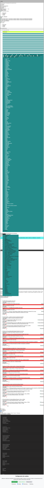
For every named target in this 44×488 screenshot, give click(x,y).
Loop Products (7, 126)
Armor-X (6, 67)
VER (4, 414)
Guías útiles (5, 418)
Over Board (7, 153)
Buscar (7, 20)
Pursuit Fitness (7, 160)
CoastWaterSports (8, 81)
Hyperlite (6, 117)
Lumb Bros (7, 128)
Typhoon (6, 210)
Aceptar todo (14, 481)
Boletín (4, 457)
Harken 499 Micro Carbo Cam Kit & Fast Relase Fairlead (12, 386)
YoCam (6, 226)
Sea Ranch (7, 179)
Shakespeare (7, 186)
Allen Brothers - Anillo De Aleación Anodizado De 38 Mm (13, 317)
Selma (6, 185)
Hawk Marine (7, 112)
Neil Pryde (7, 142)
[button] (4, 234)
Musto (6, 139)
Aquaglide (7, 64)
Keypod (6, 122)
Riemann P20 (7, 165)
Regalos (6, 236)
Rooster (6, 289)
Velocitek (6, 214)
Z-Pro (6, 227)
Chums (6, 79)
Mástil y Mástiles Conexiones (10, 252)
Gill (6, 104)
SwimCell (7, 200)
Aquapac (6, 66)
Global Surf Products (8, 105)
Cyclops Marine (8, 85)
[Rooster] (8, 56)
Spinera (6, 193)
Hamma (6, 110)
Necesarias (14, 484)
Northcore (7, 145)
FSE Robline (7, 102)
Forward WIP (7, 277)
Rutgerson (7, 172)
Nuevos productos (6, 437)
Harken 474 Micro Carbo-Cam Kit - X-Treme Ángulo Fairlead (13, 368)
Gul (6, 108)
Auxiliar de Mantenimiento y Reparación (12, 256)
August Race (7, 68)
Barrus (6, 71)
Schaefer (6, 178)
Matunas (6, 136)
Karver (6, 121)
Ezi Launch (7, 95)
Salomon (6, 175)
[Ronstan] (5, 56)
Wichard (6, 218)
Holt (6, 116)
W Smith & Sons (8, 216)
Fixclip (6, 98)
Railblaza (6, 163)
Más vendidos (5, 438)
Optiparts (6, 152)
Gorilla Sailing (7, 107)
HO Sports (7, 115)
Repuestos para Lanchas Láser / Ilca (11, 259)
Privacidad (4, 422)
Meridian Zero (7, 137)
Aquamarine (7, 65)
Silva (6, 188)
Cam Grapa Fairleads (8, 244)
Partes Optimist (7, 255)
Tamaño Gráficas (5, 420)
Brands (4, 53)
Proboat (6, 157)
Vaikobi (6, 212)
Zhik (6, 228)
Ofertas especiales (6, 436)
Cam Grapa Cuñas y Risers (9, 243)
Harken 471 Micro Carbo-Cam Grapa (9, 357)
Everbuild (7, 93)
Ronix (6, 169)
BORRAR (8, 414)
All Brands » (5, 230)
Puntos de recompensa (13, 233)
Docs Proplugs (7, 91)
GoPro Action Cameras (9, 106)
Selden (6, 184)
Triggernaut (7, 207)
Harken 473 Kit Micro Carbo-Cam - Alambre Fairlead (12, 361)
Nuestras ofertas (3, 442)
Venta (6, 237)
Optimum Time (7, 151)
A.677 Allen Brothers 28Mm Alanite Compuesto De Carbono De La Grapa (15, 312)
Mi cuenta (2, 458)
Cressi (6, 83)
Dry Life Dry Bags (8, 92)
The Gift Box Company (9, 203)
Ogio (6, 150)
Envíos (4, 14)
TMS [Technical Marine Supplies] (11, 205)
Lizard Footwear (8, 125)
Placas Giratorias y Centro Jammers (11, 247)
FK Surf (6, 99)
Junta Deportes (5, 40)
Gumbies (6, 109)
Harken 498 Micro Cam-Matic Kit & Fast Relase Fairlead (12, 379)
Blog (3, 469)
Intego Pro (7, 118)
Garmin (6, 103)
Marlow (6, 135)
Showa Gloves (7, 187)
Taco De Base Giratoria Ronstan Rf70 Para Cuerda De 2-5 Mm (13, 391)
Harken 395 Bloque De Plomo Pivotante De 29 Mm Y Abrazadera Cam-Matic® (16, 343)
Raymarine (7, 164)
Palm (6, 154)
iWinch (6, 119)
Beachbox (7, 73)
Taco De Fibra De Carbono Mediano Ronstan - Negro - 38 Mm (13, 400)
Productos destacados (6, 435)
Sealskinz (6, 182)
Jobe (6, 120)
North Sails (7, 144)
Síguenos (2, 472)
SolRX (6, 191)
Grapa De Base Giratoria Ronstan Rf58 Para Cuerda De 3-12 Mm (14, 326)
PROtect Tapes (7, 158)
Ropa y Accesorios (8, 265)
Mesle (6, 138)
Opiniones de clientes (6, 440)
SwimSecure (7, 201)
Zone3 (6, 229)
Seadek (6, 181)
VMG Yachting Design (9, 215)
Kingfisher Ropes (8, 123)
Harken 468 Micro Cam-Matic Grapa (9, 353)
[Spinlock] (12, 56)
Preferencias (25, 484)
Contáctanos (5, 417)
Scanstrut (6, 177)
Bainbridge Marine (8, 69)
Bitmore (6, 75)
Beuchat (6, 74)
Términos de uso (5, 423)
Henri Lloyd (7, 114)
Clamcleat (7, 80)
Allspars (6, 61)
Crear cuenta (5, 461)
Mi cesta (1, 28)
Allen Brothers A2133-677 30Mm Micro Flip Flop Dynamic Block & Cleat (15, 323)
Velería (4, 34)
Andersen (7, 63)
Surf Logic (7, 198)
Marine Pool (7, 134)
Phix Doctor (7, 155)
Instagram (4, 470)
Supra (6, 197)
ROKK (6, 168)
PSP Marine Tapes (8, 159)
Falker (6, 96)
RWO (6, 173)
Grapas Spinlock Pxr (8, 245)
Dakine (6, 88)
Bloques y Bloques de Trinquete (10, 250)
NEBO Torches (8, 141)
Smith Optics (7, 189)
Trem (6, 206)
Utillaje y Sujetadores (8, 254)
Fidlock (6, 97)
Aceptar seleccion (22, 481)
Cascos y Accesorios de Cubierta (10, 251)
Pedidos (4, 13)
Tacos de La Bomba (8, 248)
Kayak (6, 266)
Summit (6, 195)
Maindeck (7, 130)
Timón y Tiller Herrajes (9, 253)
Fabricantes (4, 439)
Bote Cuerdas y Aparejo (9, 258)
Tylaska (6, 209)
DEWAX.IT (7, 90)
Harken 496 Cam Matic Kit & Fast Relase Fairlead (11, 371)
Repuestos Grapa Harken (9, 249)
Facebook (4, 468)
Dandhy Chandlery (8, 257)
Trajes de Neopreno (6, 36)
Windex (6, 220)
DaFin (6, 87)
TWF (6, 208)
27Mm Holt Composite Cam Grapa (9, 301)
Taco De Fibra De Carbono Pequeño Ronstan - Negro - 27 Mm (13, 403)
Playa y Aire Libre (8, 267)
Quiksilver (7, 161)
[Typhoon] (16, 56)
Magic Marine (7, 129)
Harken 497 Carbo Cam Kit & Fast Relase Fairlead (11, 375)
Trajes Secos (5, 38)
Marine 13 (7, 133)
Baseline (6, 72)
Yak (6, 224)
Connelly (6, 82)
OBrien (6, 148)
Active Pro (7, 58)
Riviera (6, 167)
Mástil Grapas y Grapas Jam (9, 246)
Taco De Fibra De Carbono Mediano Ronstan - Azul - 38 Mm (13, 394)
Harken (6, 111)
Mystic (6, 140)
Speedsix (6, 192)
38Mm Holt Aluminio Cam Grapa (8, 305)
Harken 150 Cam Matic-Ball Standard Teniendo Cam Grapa (13, 332)
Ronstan (6, 288)
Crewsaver (7, 84)
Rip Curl (6, 166)
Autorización (5, 31)
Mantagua (7, 132)
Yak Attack (7, 225)
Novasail (6, 146)
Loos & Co (7, 127)
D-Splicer (7, 86)
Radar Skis (7, 162)
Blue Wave (7, 76)
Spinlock (6, 290)
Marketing (31, 484)
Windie (6, 221)
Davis (6, 89)
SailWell (6, 174)
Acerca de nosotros (8, 293)
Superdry (6, 196)
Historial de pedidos (6, 456)
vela (3, 32)
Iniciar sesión (5, 460)
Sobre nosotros (5, 419)
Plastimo (6, 156)
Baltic (6, 70)
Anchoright (7, 62)
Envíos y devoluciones (6, 421)
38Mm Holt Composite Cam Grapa (9, 309)
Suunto (6, 199)
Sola (6, 190)
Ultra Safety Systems (8, 211)
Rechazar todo (29, 481)
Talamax (6, 202)
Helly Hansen (7, 113)
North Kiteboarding (8, 143)
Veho (6, 213)
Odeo (6, 149)
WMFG (6, 222)
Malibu (6, 131)
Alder (6, 59)
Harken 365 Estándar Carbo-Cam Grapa (9, 339)
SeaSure (6, 183)
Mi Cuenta (4, 12)
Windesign (7, 219)
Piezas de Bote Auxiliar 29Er (10, 260)
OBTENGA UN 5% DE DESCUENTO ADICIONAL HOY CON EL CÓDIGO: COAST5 (22, 237)
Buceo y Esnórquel (8, 264)
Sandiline (6, 176)
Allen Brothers (7, 60)
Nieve (4, 51)
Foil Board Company (8, 100)
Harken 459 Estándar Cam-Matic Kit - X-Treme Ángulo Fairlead (14, 350)
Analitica (19, 484)
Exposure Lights (8, 94)
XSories (6, 223)
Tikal (6, 204)
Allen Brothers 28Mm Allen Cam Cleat (9, 320)
